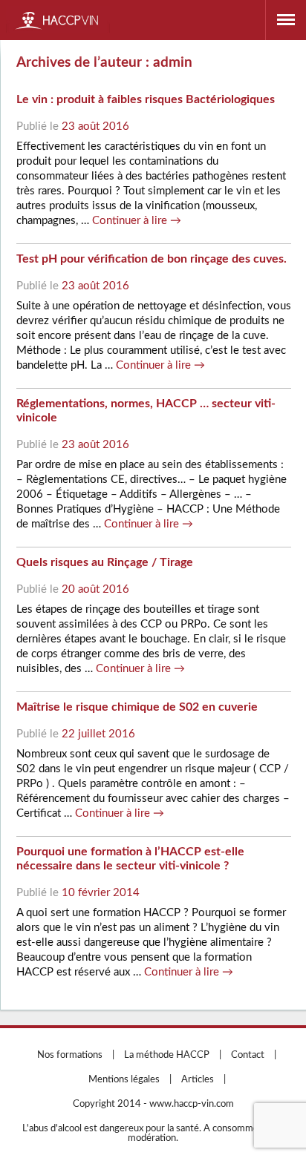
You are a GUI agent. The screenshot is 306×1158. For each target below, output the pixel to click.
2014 (126, 892)
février (94, 892)
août (89, 126)
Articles (197, 1080)
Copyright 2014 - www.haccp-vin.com (153, 1104)
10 (68, 892)
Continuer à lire (136, 220)
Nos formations (69, 1055)
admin (172, 63)
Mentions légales (124, 1080)
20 (68, 589)
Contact (247, 1055)
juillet (91, 734)
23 (68, 126)
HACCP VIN (58, 19)
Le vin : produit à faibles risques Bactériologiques (145, 99)
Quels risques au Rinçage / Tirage (104, 562)
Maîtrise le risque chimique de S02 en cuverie (137, 707)
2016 (115, 126)
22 (68, 734)
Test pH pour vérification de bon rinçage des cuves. (151, 259)
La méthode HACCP (166, 1055)
